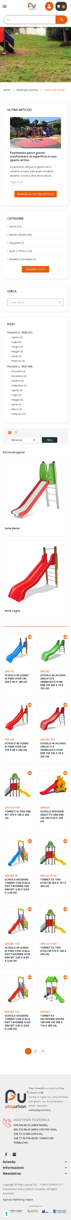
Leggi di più (16, 182)
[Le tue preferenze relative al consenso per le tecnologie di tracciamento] (6, 1213)
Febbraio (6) (18, 360)
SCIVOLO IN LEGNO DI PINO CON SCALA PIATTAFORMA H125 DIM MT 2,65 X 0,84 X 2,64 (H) (17, 954)
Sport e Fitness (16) (20, 251)
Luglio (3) (16, 342)
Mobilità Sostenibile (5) (22, 259)
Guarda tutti (35, 269)
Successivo (42, 1051)
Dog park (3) (16, 243)
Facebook (6, 1154)
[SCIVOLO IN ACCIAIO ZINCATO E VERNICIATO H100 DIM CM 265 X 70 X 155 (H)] (53, 649)
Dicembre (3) (18, 371)
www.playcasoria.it (40, 1110)
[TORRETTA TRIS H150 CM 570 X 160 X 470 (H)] (53, 921)
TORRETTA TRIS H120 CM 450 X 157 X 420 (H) (53, 883)
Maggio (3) (17, 351)
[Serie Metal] (35, 490)
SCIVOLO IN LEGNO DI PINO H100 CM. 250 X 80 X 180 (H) (17, 678)
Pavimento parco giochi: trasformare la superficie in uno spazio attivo (33, 156)
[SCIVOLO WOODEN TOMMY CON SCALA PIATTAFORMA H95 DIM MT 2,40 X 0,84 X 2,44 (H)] (18, 853)
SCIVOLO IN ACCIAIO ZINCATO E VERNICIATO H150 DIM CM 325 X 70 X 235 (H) (53, 750)
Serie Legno (12, 610)
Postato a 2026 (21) (19, 332)
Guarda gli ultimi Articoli (35, 194)
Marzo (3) (17, 409)
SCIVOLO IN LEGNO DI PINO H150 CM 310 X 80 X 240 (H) (17, 747)
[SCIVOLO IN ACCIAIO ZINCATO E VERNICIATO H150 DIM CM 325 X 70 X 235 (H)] (53, 717)
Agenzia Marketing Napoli (18, 1199)
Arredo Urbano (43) (20, 234)
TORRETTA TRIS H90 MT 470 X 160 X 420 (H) (18, 815)
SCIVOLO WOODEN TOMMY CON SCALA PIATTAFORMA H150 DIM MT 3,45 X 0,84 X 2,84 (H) (17, 1022)
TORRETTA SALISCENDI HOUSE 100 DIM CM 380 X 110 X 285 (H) (52, 1020)
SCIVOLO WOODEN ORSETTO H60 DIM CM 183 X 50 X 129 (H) (52, 816)
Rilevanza (23, 440)
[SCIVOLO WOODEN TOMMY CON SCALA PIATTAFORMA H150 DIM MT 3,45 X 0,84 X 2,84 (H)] (18, 989)
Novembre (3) (19, 376)
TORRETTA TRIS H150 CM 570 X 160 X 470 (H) (53, 951)
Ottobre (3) (17, 380)
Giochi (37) (15, 226)
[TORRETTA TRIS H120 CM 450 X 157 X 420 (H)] (53, 853)
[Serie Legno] (35, 573)
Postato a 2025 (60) (19, 366)
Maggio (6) (17, 399)
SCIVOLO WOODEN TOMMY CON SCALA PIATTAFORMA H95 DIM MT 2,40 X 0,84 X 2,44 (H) (17, 886)
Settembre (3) (19, 385)
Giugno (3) (17, 346)
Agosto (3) (17, 337)
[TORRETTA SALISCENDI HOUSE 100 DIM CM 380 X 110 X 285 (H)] (53, 989)
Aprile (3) (16, 356)
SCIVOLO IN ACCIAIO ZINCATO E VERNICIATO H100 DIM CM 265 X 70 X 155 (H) (53, 682)
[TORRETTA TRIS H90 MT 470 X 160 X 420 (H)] (18, 785)
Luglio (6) (16, 395)
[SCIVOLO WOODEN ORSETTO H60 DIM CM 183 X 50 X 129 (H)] (53, 785)
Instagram (14, 1154)
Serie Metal (12, 528)
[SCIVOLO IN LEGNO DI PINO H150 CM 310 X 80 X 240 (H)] (18, 717)
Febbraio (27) (19, 413)
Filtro (50, 440)
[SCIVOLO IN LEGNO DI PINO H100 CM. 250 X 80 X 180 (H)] (18, 649)
